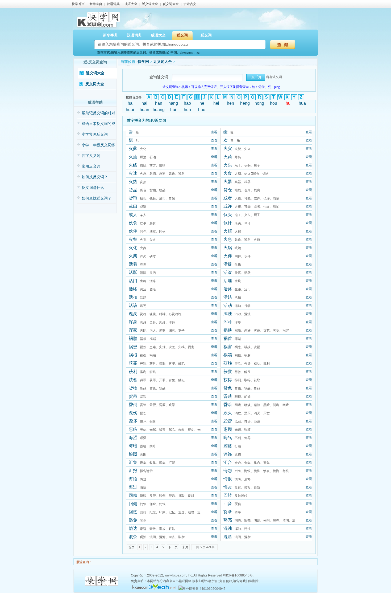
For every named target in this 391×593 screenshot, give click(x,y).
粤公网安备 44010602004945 (204, 589)
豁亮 (227, 520)
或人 (133, 214)
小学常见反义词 (95, 134)
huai (130, 109)
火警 (133, 239)
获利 (133, 371)
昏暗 (227, 404)
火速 (133, 173)
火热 (133, 181)
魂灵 (133, 313)
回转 (227, 495)
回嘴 (133, 495)
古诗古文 (190, 4)
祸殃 (227, 330)
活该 (133, 305)
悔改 (227, 487)
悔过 (133, 487)
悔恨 (227, 479)
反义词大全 (171, 4)
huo (201, 109)
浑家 (133, 330)
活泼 (227, 272)
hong (259, 103)
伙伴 (133, 231)
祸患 (133, 346)
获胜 (227, 363)
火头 (227, 165)
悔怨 (227, 470)
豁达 (133, 528)
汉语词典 (113, 4)
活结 (227, 297)
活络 (133, 289)
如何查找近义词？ (96, 198)
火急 (227, 239)
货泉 (133, 396)
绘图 (133, 454)
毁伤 (133, 413)
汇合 (227, 462)
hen (230, 103)
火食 (227, 173)
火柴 (133, 256)
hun (187, 109)
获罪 (133, 363)
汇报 (133, 470)
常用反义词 (91, 166)
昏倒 (133, 404)
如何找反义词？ (95, 177)
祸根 (133, 355)
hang (173, 103)
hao (187, 103)
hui (173, 109)
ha (130, 103)
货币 (133, 198)
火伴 (227, 256)
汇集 (133, 462)
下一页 (173, 547)
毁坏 (133, 421)
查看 (214, 132)
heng (245, 103)
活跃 (133, 272)
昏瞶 (227, 396)
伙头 (227, 214)
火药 (227, 157)
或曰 (133, 206)
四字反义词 (91, 156)
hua (302, 103)
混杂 (133, 536)
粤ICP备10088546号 (238, 575)
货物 (133, 388)
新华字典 (95, 4)
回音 (227, 503)
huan (144, 109)
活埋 (227, 280)
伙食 (133, 223)
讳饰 (227, 454)
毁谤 (227, 421)
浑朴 (227, 322)
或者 (227, 198)
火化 (133, 247)
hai (144, 103)
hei (216, 103)
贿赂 (227, 446)
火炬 (227, 231)
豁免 (133, 520)
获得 (227, 379)
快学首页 (78, 4)
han (158, 103)
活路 (227, 289)
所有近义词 (274, 77)
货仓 (227, 190)
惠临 (133, 429)
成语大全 (130, 4)
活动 (227, 305)
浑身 (133, 322)
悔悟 (133, 479)
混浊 (227, 528)
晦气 (227, 437)
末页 (185, 547)
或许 (227, 206)
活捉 (227, 264)
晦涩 (133, 437)
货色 (227, 388)
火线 (133, 165)
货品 (133, 190)
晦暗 (133, 446)
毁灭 (227, 413)
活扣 (133, 297)
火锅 (227, 247)
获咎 (133, 379)
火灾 (227, 148)
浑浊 (227, 313)
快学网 (143, 62)
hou (273, 103)
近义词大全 (150, 4)
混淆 (227, 536)
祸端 (227, 355)
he (201, 103)
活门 (133, 280)
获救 (227, 371)
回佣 (133, 503)
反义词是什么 (93, 188)
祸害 (227, 346)
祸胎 (133, 338)
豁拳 (227, 512)
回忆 (133, 512)
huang (159, 109)
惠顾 (227, 429)
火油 (133, 157)
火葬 (133, 148)
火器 (227, 181)
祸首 (227, 338)
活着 (133, 264)
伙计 (227, 223)
